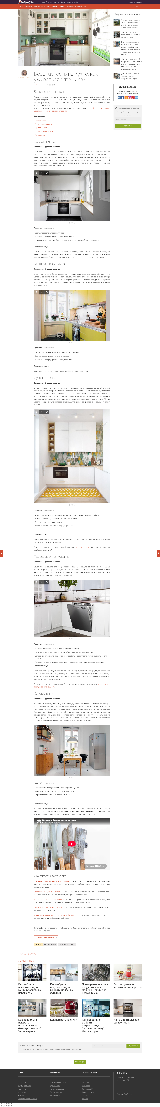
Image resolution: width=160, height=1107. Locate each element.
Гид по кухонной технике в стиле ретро (127, 986)
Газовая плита (40, 121)
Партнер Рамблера (124, 1094)
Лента (21, 6)
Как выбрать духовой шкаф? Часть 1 (127, 1021)
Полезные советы (57, 6)
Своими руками (71, 6)
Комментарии (80, 1062)
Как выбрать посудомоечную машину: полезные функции (62, 988)
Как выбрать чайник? (63, 1019)
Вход (130, 2)
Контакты (22, 1092)
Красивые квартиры (32, 6)
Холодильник (40, 135)
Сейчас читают (27, 960)
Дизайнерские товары (50, 2)
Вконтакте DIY (87, 1089)
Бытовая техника (41, 85)
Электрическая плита (43, 124)
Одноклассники (88, 1092)
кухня (73, 944)
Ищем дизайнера (24, 1086)
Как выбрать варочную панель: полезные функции (54, 915)
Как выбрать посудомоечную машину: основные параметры (30, 988)
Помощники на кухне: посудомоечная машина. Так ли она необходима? (95, 988)
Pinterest (85, 1099)
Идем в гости (45, 6)
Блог (38, 2)
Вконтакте (86, 1086)
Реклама (21, 1095)
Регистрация (138, 2)
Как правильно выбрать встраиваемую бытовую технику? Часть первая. (29, 1025)
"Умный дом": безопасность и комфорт (50, 907)
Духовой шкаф (41, 128)
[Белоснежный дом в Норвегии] (158, 553)
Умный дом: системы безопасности (49, 900)
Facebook (86, 1082)
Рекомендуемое (27, 954)
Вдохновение (82, 6)
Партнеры (22, 1089)
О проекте (22, 1082)
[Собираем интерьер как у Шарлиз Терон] (1, 553)
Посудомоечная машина (45, 131)
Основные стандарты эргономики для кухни (52, 881)
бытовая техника (50, 944)
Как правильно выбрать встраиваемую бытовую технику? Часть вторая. (93, 1025)
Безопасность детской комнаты (47, 892)
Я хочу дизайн (72, 2)
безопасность (64, 944)
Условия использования (27, 1099)
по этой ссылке (83, 547)
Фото (63, 2)
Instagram (85, 1095)
